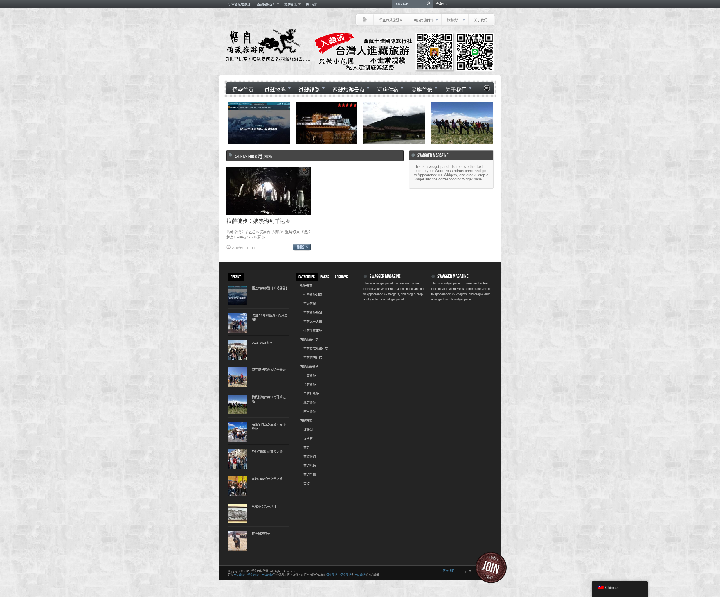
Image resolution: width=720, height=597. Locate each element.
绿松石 (308, 438)
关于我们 (312, 4)
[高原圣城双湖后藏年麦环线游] (238, 432)
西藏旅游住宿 (309, 340)
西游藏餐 (309, 304)
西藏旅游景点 (345, 90)
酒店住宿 (385, 90)
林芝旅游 (309, 402)
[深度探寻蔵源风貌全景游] (238, 377)
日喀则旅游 (311, 393)
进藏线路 (306, 90)
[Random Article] (487, 89)
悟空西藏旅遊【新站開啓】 (270, 288)
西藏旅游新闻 (312, 313)
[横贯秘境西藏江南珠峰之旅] (238, 404)
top (465, 571)
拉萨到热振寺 (261, 533)
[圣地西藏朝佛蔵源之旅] (238, 459)
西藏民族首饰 (264, 4)
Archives (341, 277)
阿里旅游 (309, 411)
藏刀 (306, 447)
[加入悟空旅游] (494, 567)
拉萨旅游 (309, 384)
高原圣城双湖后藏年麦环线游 (269, 427)
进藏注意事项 (312, 331)
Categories (306, 277)
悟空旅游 (253, 574)
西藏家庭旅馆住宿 (315, 348)
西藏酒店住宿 (312, 357)
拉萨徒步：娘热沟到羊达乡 (258, 221)
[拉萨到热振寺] (238, 541)
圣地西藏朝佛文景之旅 (267, 479)
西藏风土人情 (312, 322)
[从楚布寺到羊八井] (238, 513)
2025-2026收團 (262, 342)
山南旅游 (309, 375)
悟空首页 (243, 90)
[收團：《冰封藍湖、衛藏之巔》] (238, 323)
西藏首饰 (306, 420)
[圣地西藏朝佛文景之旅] (238, 486)
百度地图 (448, 571)
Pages (324, 277)
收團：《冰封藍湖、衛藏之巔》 (269, 318)
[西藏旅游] (365, 19)
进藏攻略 (272, 90)
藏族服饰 (309, 456)
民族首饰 (419, 90)
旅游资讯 (289, 4)
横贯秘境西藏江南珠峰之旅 (269, 399)
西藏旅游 (239, 574)
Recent (236, 277)
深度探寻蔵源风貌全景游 (269, 370)
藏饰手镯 (309, 474)
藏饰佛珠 (309, 465)
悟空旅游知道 (312, 295)
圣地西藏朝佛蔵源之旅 (267, 451)
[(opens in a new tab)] (462, 123)
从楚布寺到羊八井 (264, 506)
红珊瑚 (308, 429)
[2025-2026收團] (238, 350)
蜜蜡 (306, 483)
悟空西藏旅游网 (239, 4)
